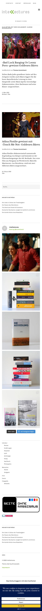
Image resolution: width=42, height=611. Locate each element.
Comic (4, 478)
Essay (6, 458)
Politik (6, 469)
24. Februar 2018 (6, 171)
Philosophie (7, 464)
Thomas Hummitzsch (20, 70)
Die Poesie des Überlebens (10, 205)
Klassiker (7, 450)
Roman (6, 445)
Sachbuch (7, 461)
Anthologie (7, 456)
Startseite (9, 3)
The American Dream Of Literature (12, 207)
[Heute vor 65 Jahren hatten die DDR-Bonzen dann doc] (21, 409)
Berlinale (4, 94)
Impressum (27, 3)
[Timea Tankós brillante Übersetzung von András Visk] (21, 331)
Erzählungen (8, 448)
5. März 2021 (5, 92)
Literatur (4, 443)
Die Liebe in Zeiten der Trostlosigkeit (13, 202)
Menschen (5, 467)
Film (9, 94)
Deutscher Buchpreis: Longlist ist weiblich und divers (18, 210)
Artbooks (6, 483)
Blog (34, 3)
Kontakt (18, 3)
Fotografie (5, 481)
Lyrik (5, 453)
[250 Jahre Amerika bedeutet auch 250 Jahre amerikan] (21, 291)
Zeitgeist (7, 472)
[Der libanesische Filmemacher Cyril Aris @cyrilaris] (21, 252)
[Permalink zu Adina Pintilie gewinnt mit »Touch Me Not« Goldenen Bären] (21, 137)
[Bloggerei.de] (7, 516)
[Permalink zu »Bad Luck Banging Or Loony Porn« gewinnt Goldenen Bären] (21, 58)
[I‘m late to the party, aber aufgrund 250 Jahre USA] (21, 370)
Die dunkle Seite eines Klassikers (12, 212)
